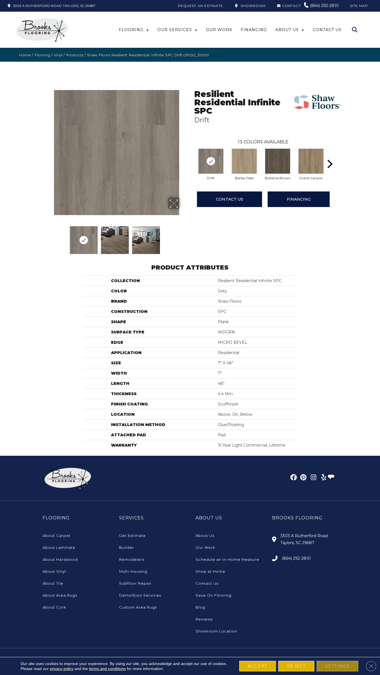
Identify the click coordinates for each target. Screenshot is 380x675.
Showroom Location (216, 631)
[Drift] (211, 161)
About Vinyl (54, 571)
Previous (50, 237)
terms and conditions (107, 668)
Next (183, 237)
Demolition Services (140, 595)
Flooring (42, 55)
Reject (296, 666)
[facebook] (293, 478)
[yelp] (322, 478)
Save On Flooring (213, 595)
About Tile (53, 583)
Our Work (205, 547)
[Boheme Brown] (278, 161)
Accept (257, 666)
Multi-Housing (133, 571)
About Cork (54, 607)
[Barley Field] (244, 161)
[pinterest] (302, 478)
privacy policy (61, 668)
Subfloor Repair (135, 583)
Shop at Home (210, 571)
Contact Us (229, 199)
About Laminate (59, 547)
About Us (205, 535)
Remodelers (131, 559)
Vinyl (58, 55)
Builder (126, 547)
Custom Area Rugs (138, 607)
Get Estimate (132, 535)
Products (74, 55)
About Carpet (57, 535)
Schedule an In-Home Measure (227, 559)
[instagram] (312, 478)
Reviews (204, 619)
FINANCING (299, 199)
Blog (200, 607)
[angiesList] (331, 478)
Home (25, 55)
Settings (337, 666)
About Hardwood (60, 559)
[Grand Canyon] (311, 161)
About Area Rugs (60, 595)
